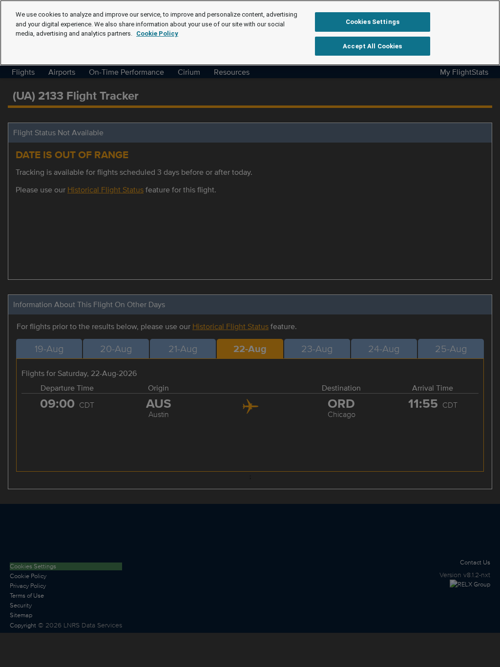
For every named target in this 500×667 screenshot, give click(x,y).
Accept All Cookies (372, 46)
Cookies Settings (372, 21)
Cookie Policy (157, 33)
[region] (250, 32)
